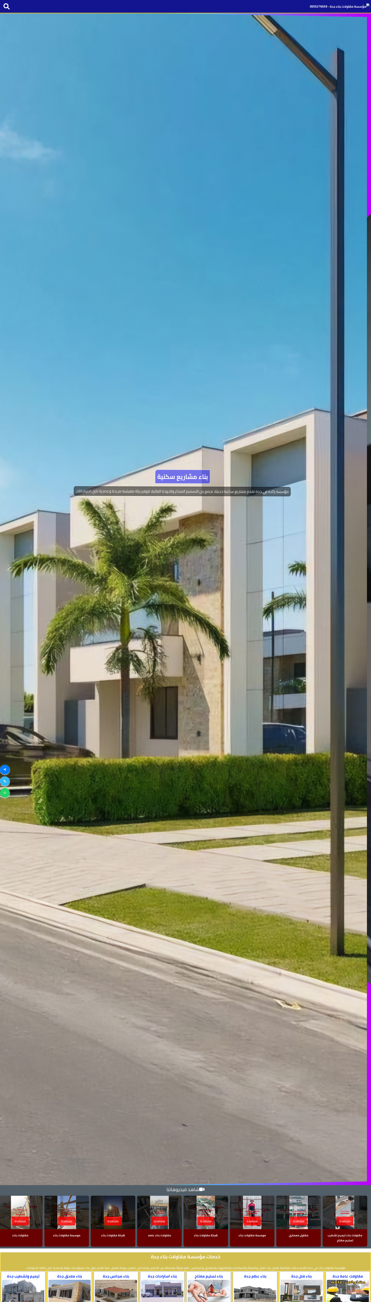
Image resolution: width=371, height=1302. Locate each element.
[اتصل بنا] (5, 781)
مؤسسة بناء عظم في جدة (185, 476)
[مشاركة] (5, 769)
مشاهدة (345, 1221)
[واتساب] (5, 793)
